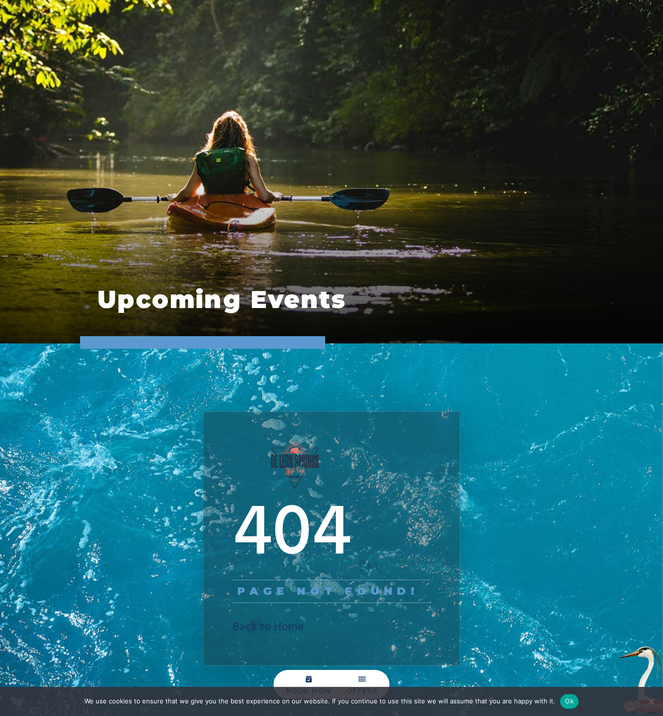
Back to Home (268, 627)
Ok (569, 701)
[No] (651, 701)
